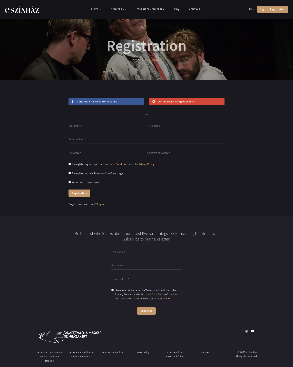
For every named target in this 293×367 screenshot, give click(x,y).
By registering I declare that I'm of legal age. (98, 173)
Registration (79, 193)
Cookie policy (174, 352)
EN (250, 9)
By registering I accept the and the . (113, 164)
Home (134, 60)
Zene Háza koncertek (150, 9)
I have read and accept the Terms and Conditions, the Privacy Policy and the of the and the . (146, 294)
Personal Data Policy (153, 294)
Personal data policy (112, 352)
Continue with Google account (176, 101)
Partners (206, 352)
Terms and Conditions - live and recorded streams (49, 356)
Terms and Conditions (116, 164)
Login (100, 204)
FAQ (176, 9)
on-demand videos (160, 298)
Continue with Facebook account (97, 101)
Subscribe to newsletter (86, 182)
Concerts (117, 9)
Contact (194, 9)
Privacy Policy (146, 164)
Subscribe (146, 310)
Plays (94, 9)
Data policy (143, 352)
